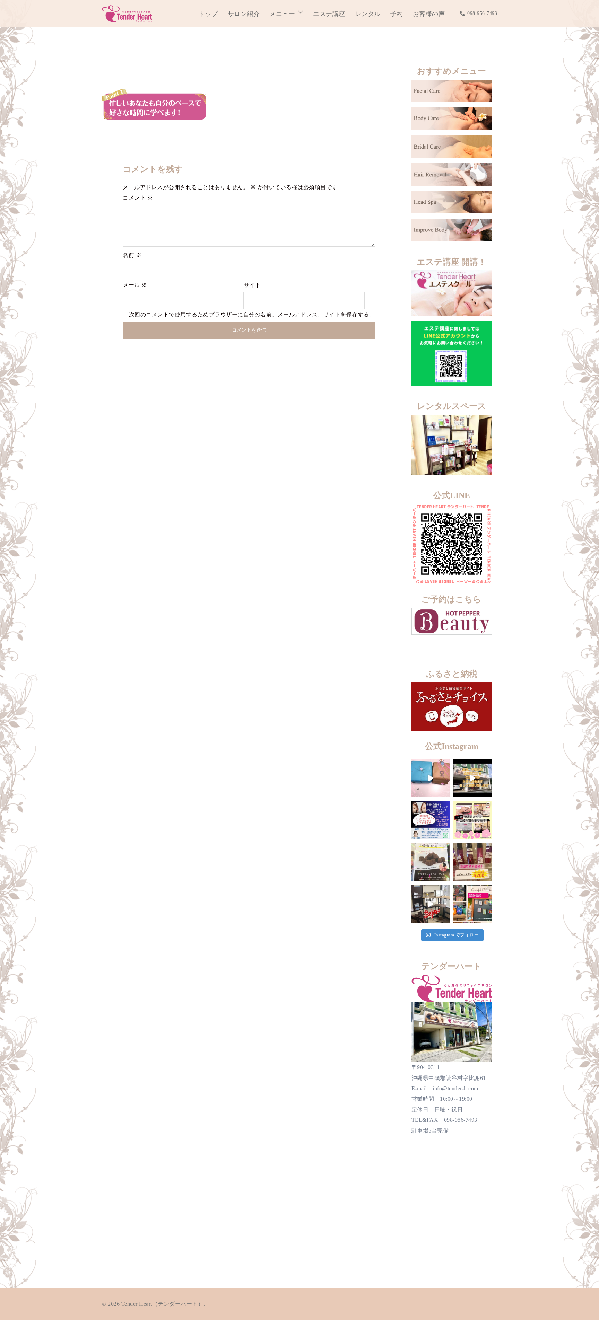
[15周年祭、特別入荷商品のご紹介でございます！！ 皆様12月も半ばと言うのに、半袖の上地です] (430, 862)
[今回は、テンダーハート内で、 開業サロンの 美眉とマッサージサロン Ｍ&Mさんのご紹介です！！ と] (430, 820)
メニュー (282, 13)
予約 (396, 13)
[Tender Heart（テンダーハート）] (127, 13)
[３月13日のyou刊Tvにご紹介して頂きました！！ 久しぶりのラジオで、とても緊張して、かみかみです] (472, 820)
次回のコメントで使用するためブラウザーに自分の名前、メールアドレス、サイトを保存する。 (252, 314)
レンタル (368, 13)
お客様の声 (429, 13)
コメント (138, 198)
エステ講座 (329, 13)
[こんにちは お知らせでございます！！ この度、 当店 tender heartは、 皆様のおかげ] (472, 904)
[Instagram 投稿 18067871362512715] (472, 778)
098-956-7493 (482, 13)
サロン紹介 (244, 13)
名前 (132, 255)
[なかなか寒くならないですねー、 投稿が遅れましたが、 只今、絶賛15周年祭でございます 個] (472, 862)
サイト (252, 285)
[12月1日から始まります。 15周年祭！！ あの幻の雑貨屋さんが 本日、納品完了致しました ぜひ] (430, 904)
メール (135, 285)
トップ (208, 13)
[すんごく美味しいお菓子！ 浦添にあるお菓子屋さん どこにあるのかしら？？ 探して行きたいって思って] (430, 778)
